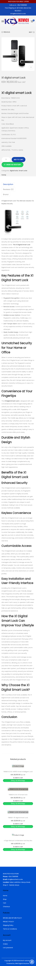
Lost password (8, 948)
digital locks (14, 171)
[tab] (18, 184)
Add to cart (18, 160)
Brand (5, 194)
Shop (4, 899)
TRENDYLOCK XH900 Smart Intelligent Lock (18, 772)
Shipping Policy (8, 925)
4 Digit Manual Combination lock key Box (18, 841)
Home (5, 896)
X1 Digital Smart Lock (12, 401)
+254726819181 (13, 877)
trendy (4, 175)
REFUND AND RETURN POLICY (12, 918)
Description (8, 184)
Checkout (6, 907)
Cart (4, 903)
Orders (5, 944)
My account (7, 940)
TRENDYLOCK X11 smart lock (18, 795)
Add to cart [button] (19, 778)
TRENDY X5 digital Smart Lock (18, 818)
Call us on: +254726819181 (18, 5)
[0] (32, 21)
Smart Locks (23, 171)
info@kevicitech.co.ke (18, 14)
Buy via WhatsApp (18, 781)
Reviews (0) (8, 189)
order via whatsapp (13, 165)
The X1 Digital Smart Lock (21, 245)
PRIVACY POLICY (8, 922)
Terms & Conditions (10, 929)
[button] (12, 163)
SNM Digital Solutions (22, 963)
